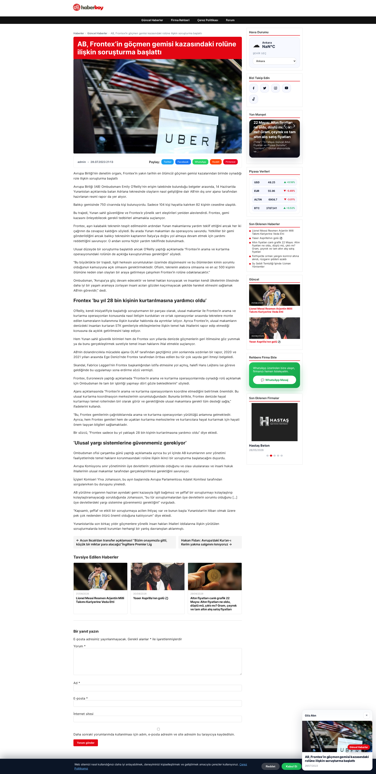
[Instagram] (275, 88)
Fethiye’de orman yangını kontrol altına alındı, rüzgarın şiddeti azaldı (275, 257)
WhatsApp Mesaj (274, 380)
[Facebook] (253, 88)
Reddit (215, 161)
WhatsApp (200, 161)
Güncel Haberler (152, 20)
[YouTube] (286, 88)
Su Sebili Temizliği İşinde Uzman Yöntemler (271, 265)
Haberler (78, 33)
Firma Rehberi (180, 20)
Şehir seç (260, 53)
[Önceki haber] (285, 126)
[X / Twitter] (264, 88)
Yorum (79, 646)
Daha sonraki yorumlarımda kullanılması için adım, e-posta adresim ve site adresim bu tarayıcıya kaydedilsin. (154, 734)
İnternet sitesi (83, 714)
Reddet (270, 766)
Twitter (167, 161)
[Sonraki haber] (293, 126)
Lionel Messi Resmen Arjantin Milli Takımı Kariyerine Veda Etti (273, 232)
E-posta (80, 698)
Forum (230, 20)
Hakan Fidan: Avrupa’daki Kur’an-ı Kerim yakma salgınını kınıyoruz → (206, 542)
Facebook (183, 161)
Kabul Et (291, 766)
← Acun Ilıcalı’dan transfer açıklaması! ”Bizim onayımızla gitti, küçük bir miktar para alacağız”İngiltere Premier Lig (121, 542)
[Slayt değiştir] (267, 456)
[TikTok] (253, 99)
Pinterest (230, 161)
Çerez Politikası (207, 20)
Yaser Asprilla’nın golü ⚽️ (267, 238)
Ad (76, 683)
